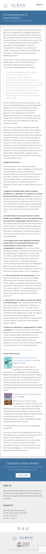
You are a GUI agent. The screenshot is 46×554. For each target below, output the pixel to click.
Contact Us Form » (10, 518)
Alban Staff (28, 21)
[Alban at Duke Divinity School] (14, 5)
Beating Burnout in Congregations (26, 394)
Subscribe (23, 475)
